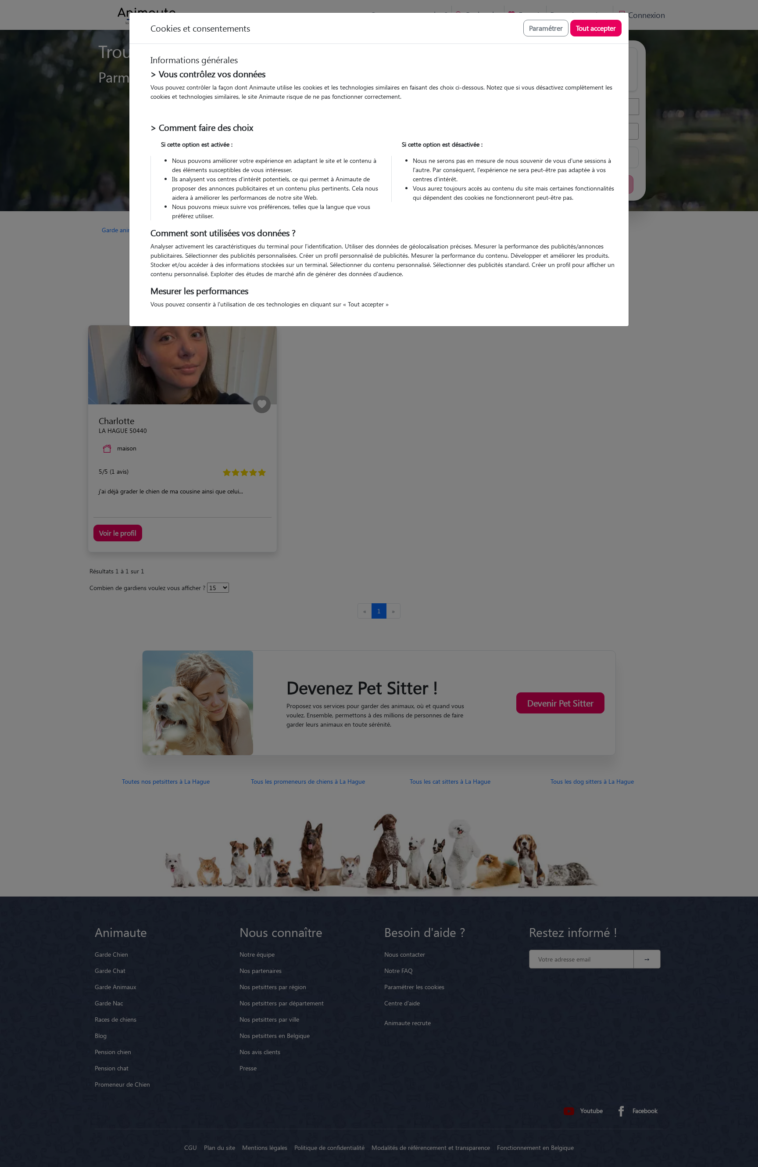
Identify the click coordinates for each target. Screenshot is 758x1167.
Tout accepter (596, 27)
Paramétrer (546, 27)
